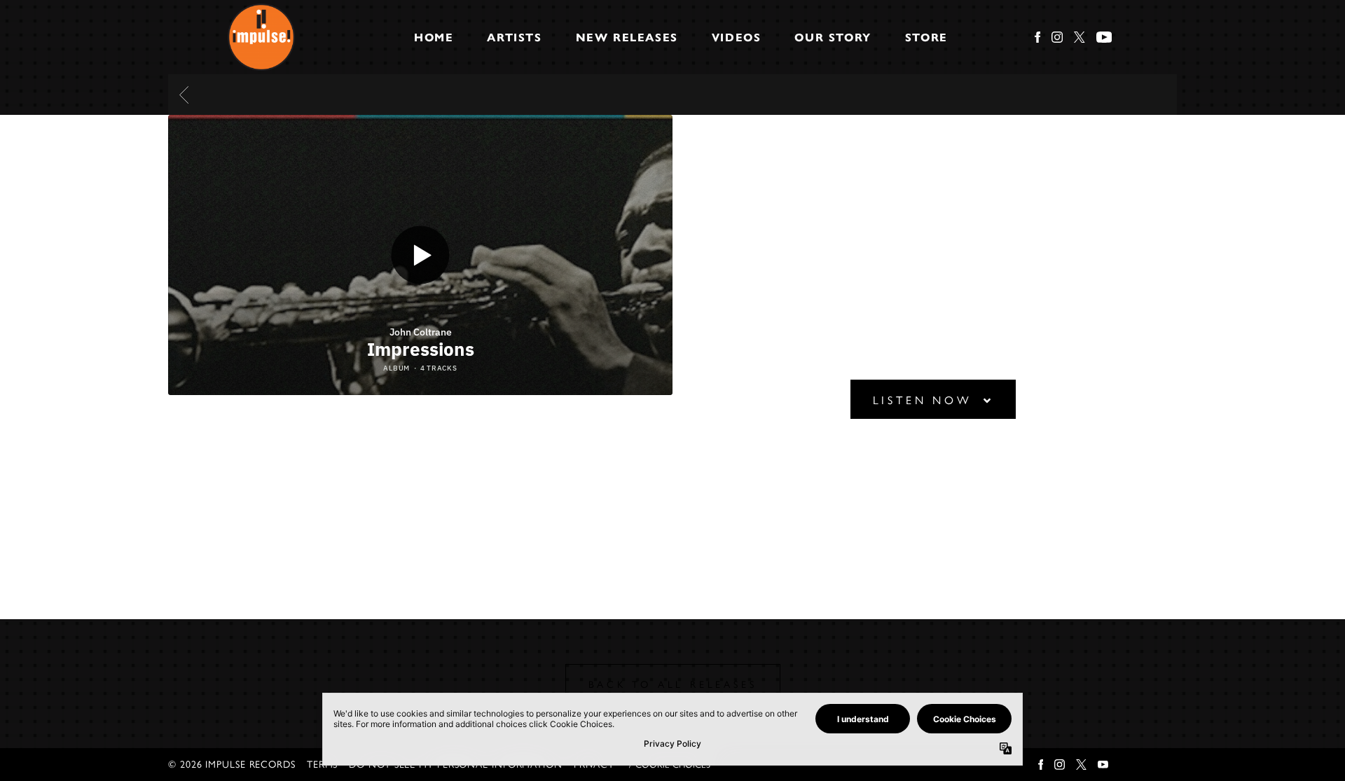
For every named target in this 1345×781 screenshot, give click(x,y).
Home (433, 37)
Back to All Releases (672, 685)
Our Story (832, 37)
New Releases (627, 37)
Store (926, 37)
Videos (736, 37)
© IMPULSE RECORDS (232, 764)
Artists (514, 37)
